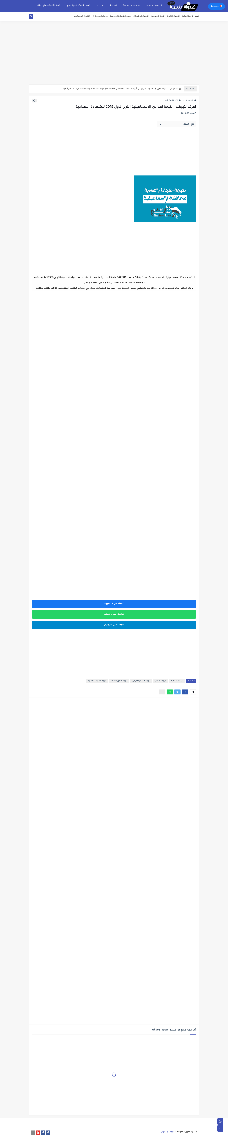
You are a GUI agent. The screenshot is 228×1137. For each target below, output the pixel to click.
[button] (185, 691)
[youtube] (38, 1132)
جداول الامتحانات (100, 16)
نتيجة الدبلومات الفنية (97, 681)
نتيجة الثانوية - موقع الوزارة (48, 5)
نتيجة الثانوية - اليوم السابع (78, 5)
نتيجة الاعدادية (160, 681)
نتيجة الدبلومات (158, 16)
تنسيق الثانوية (173, 16)
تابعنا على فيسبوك (114, 604)
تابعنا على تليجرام (114, 625)
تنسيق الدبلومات (141, 16)
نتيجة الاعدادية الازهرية (141, 681)
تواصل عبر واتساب (114, 614)
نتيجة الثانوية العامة (190, 16)
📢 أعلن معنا (216, 6)
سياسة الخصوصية (131, 5)
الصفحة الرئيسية (154, 5)
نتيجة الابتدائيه (171, 101)
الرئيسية (189, 101)
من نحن (99, 5)
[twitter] (35, 17)
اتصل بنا (113, 5)
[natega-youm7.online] (33, 1132)
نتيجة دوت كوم (167, 1132)
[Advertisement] (114, 60)
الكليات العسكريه (82, 16)
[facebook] (48, 1132)
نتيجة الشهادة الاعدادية (120, 16)
